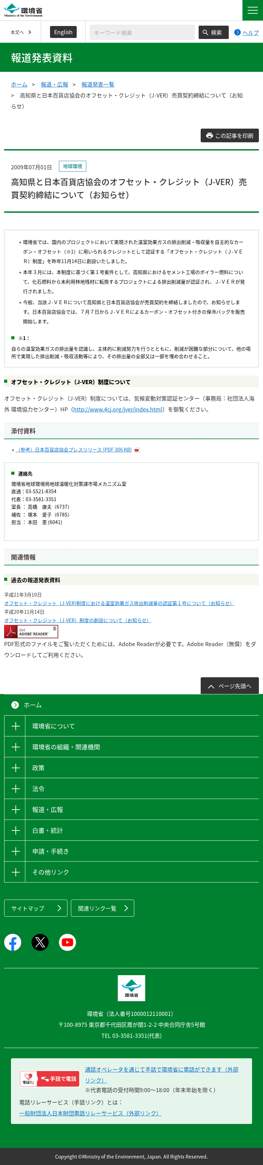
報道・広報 (54, 84)
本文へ (17, 32)
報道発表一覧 (98, 84)
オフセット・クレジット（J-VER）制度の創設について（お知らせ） (77, 620)
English (63, 32)
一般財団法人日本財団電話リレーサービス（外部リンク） (90, 1113)
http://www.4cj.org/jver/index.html (117, 409)
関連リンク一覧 (97, 908)
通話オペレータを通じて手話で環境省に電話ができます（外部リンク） (161, 1074)
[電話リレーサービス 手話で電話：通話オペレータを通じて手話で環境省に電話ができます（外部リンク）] (49, 1078)
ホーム (19, 84)
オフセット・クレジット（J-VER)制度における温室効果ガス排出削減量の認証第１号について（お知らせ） (119, 603)
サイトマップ (27, 908)
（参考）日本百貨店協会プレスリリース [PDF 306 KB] (74, 449)
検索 (216, 32)
